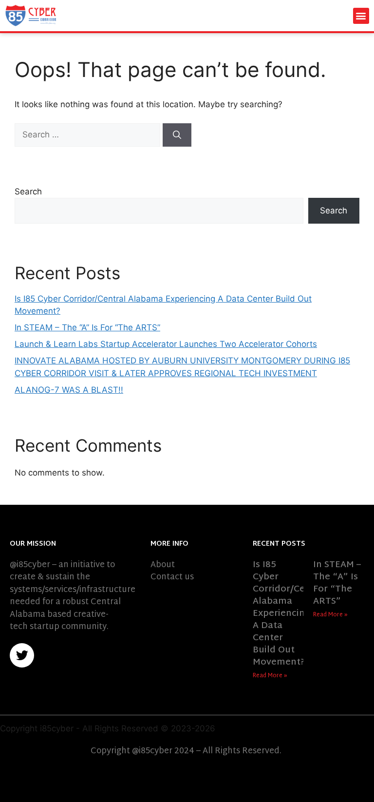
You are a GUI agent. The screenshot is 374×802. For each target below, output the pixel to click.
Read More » (270, 675)
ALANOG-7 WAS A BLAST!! (69, 390)
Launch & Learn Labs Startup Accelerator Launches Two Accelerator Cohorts (166, 344)
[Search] (177, 135)
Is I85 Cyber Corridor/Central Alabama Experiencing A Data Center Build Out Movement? (290, 613)
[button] (361, 16)
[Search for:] (89, 134)
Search (28, 191)
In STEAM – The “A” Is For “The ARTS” (87, 327)
